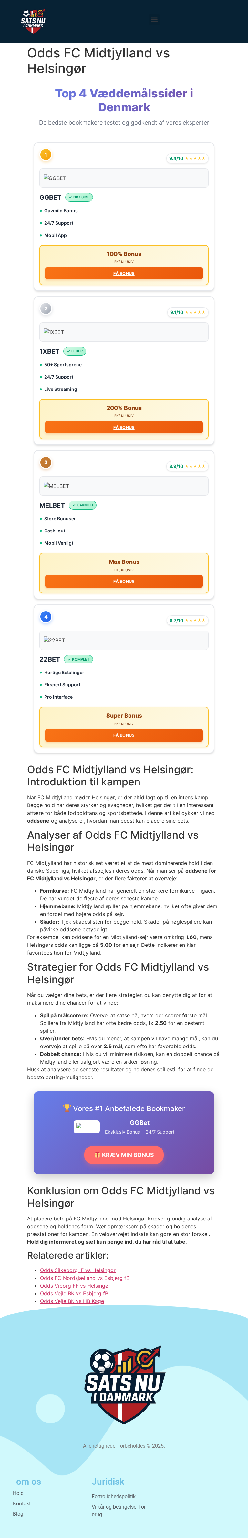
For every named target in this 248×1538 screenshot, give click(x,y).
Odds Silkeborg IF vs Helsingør (78, 1270)
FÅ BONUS (123, 273)
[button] (154, 19)
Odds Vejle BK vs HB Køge (72, 1301)
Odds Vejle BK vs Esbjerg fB (74, 1293)
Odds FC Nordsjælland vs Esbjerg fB (84, 1278)
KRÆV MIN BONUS (127, 1154)
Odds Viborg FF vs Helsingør (75, 1285)
